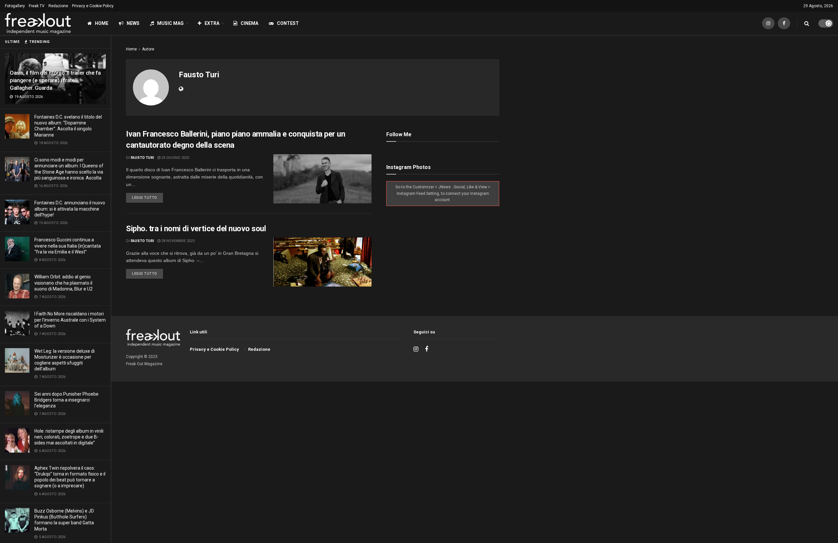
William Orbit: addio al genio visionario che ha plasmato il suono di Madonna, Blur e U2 (63, 282)
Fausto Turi (142, 158)
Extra (212, 23)
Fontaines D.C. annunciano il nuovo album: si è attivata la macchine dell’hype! (69, 208)
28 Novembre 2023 (177, 241)
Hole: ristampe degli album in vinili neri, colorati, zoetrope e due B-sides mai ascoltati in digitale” (68, 436)
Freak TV (37, 6)
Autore (148, 49)
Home (101, 23)
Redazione (58, 6)
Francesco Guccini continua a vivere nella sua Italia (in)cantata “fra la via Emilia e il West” (67, 245)
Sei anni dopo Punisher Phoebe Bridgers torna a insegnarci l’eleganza (66, 399)
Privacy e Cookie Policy (93, 6)
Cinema (249, 23)
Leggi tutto (144, 198)
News (133, 23)
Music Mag (170, 23)
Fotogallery (15, 6)
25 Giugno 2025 (174, 158)
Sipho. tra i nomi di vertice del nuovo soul (196, 228)
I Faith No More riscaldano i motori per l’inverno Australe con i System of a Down (70, 319)
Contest (288, 23)
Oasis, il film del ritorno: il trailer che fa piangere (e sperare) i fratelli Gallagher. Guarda (55, 80)
